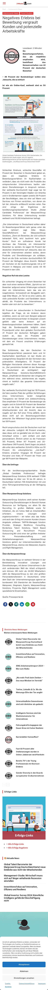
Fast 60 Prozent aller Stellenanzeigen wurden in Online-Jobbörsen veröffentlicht (30, 752)
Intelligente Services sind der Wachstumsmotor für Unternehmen (28, 716)
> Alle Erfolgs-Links (15, 844)
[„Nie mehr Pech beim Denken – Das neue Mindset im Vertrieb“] (8, 680)
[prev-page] (4, 784)
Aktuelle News (13, 858)
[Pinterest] (16, 41)
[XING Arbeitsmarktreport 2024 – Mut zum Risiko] (8, 668)
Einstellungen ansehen (24, 978)
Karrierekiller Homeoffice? (27, 737)
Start (4, 9)
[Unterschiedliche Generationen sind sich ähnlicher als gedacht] (8, 704)
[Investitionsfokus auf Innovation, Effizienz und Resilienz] (8, 657)
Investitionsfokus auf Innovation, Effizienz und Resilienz (20, 888)
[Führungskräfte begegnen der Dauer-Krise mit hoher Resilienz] (8, 728)
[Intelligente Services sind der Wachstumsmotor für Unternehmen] (8, 716)
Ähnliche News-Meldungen (15, 629)
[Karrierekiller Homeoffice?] (8, 739)
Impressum (42, 983)
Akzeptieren (24, 964)
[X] (10, 41)
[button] (4, 3)
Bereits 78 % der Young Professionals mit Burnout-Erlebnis (28, 764)
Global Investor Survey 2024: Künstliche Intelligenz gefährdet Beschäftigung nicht (24, 898)
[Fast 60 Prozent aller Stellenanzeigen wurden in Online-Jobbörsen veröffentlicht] (8, 751)
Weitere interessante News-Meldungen (20, 633)
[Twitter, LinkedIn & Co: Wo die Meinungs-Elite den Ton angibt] (8, 692)
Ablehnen (24, 971)
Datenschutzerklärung (26, 983)
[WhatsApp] (21, 41)
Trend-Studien (27, 13)
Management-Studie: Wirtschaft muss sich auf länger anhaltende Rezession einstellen (23, 878)
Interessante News (15, 9)
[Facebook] (4, 41)
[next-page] (7, 784)
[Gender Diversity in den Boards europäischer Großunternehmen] (8, 775)
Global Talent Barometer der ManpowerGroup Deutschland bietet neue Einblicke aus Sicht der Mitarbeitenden (25, 867)
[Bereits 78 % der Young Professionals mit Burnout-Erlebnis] (8, 763)
